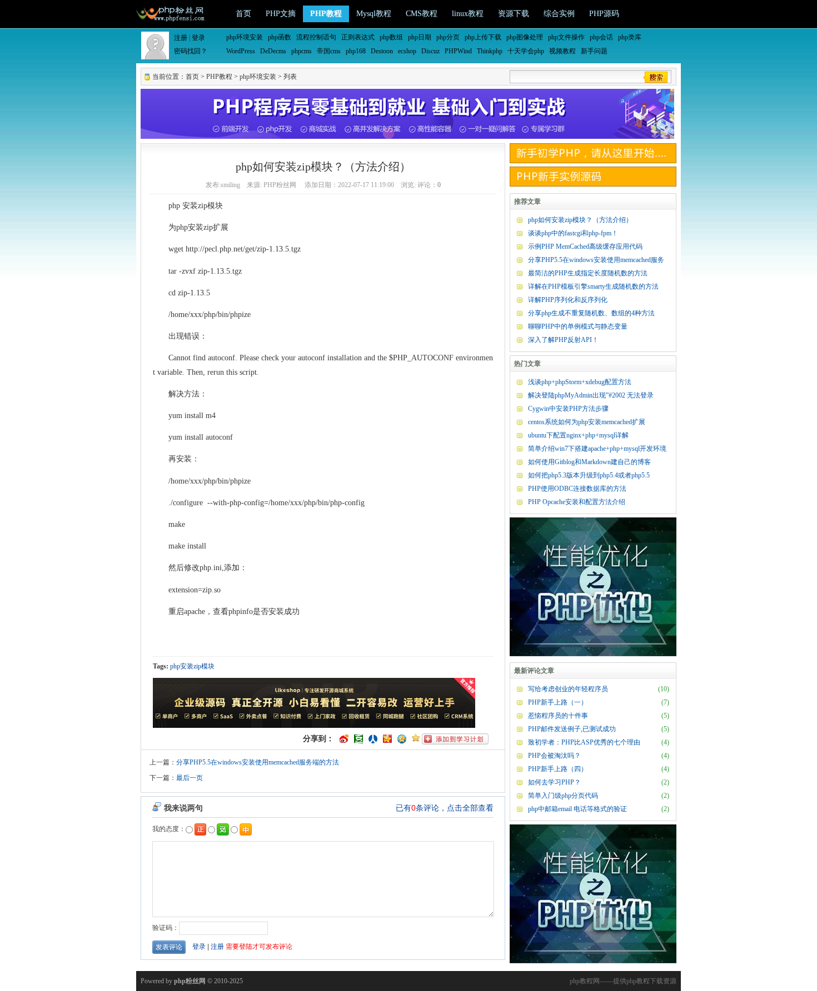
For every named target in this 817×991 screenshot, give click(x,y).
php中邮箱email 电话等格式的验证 (577, 809)
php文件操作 (566, 37)
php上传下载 (483, 37)
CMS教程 (421, 13)
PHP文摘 (281, 13)
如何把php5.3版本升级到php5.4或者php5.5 (589, 475)
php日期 (419, 37)
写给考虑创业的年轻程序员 (568, 689)
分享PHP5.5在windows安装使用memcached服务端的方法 (257, 762)
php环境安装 (244, 37)
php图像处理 (524, 37)
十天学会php (525, 51)
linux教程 (468, 13)
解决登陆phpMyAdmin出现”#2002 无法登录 (591, 395)
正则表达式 (358, 37)
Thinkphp (489, 51)
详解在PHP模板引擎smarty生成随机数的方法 (593, 286)
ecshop (407, 51)
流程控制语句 (316, 37)
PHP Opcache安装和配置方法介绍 (576, 502)
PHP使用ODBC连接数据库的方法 (577, 488)
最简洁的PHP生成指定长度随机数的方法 (587, 273)
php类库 (629, 37)
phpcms (301, 51)
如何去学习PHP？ (554, 782)
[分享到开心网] (387, 739)
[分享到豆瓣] (358, 739)
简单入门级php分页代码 (563, 795)
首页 (243, 13)
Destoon (382, 51)
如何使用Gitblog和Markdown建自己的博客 (589, 462)
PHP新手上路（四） (557, 769)
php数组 (391, 37)
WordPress (240, 51)
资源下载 (513, 13)
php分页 (448, 37)
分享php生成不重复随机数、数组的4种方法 (591, 313)
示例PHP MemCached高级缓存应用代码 (585, 246)
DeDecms (273, 51)
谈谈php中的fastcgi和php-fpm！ (573, 233)
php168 (356, 51)
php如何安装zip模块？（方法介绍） (580, 220)
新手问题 (594, 51)
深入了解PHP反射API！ (563, 340)
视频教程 (562, 51)
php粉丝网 (190, 981)
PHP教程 (326, 13)
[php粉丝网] (171, 13)
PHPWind (458, 51)
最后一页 (189, 778)
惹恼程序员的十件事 (558, 716)
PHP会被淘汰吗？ (554, 755)
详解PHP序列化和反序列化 (567, 300)
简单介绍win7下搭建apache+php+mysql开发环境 (597, 448)
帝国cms (329, 51)
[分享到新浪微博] (344, 739)
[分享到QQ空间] (401, 739)
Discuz (430, 51)
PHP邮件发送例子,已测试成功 (572, 729)
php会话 (601, 37)
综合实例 (559, 13)
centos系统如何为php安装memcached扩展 (586, 422)
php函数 (279, 37)
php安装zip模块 (192, 666)
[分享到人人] (372, 739)
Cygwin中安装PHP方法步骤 (568, 409)
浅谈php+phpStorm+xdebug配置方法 (579, 382)
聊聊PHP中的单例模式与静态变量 (577, 326)
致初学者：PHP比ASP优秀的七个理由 (584, 742)
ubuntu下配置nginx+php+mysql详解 (578, 435)
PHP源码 (604, 13)
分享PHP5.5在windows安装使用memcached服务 (596, 260)
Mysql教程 (373, 13)
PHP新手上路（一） (557, 702)
